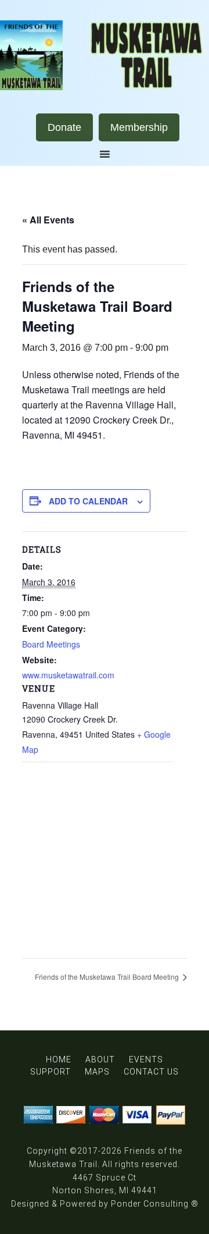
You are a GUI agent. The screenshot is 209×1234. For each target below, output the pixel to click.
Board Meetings (51, 644)
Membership (139, 127)
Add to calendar (88, 501)
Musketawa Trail (104, 55)
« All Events (48, 219)
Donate (64, 127)
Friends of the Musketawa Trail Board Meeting (108, 976)
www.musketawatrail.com (68, 675)
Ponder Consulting (150, 1203)
